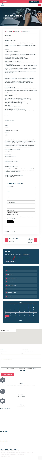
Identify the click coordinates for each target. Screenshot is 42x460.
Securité (21, 256)
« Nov (20, 320)
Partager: (7, 231)
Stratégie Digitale (9, 288)
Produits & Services (10, 281)
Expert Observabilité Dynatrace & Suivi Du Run (12, 454)
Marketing (17, 256)
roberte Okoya (27, 31)
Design (20, 254)
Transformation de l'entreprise (20, 259)
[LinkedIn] (14, 231)
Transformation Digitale (11, 292)
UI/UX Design (9, 296)
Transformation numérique (10, 261)
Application (7, 254)
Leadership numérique (9, 256)
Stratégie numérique (9, 259)
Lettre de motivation (11, 202)
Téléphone (9, 196)
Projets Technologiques (11, 285)
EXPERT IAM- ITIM (5, 456)
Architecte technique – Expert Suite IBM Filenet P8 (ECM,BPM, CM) (17, 452)
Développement (26, 254)
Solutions (27, 256)
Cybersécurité (9, 270)
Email (8, 191)
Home (5, 18)
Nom (2, 349)
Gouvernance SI (9, 274)
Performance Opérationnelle (12, 278)
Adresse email (25, 349)
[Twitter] (11, 231)
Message (3, 357)
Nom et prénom (10, 186)
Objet (2, 353)
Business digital (14, 254)
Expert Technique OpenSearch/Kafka (10, 450)
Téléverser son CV (10, 210)
